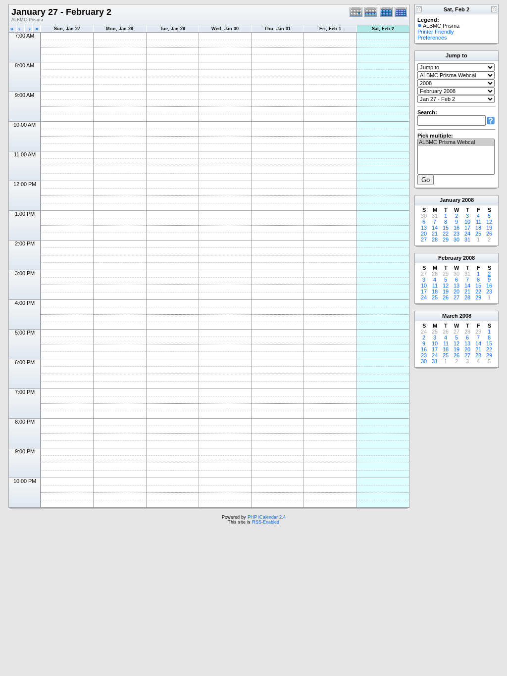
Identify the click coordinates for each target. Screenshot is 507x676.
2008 (468, 200)
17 (467, 228)
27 (424, 239)
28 (435, 239)
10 (467, 222)
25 (478, 234)
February (449, 258)
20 (424, 234)
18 (478, 228)
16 (456, 228)
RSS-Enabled (265, 522)
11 (478, 222)
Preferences (432, 38)
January (450, 200)
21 (435, 234)
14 (435, 228)
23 (456, 234)
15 (446, 228)
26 (489, 234)
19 (489, 228)
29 (446, 239)
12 (489, 222)
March (450, 316)
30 (456, 239)
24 (467, 234)
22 (446, 234)
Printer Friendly (435, 32)
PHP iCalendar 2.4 (267, 517)
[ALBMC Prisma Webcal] (456, 142)
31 (467, 239)
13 (424, 228)
